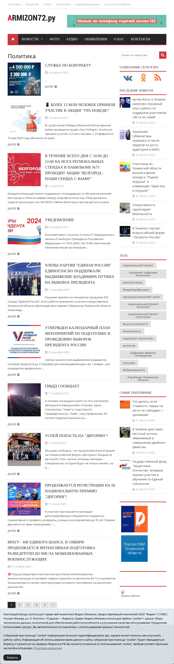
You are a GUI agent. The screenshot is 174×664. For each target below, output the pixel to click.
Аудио (72, 39)
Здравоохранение (87, 4)
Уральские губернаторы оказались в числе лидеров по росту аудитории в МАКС (146, 140)
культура (129, 363)
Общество (32, 4)
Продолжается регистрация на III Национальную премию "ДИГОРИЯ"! (80, 491)
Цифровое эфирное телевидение (143, 354)
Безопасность (132, 331)
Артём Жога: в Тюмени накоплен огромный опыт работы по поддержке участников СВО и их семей (149, 108)
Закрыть (12, 657)
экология (129, 345)
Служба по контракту (68, 65)
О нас (119, 39)
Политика (14, 4)
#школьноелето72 (135, 324)
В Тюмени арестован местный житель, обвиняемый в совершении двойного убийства (149, 438)
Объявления (95, 39)
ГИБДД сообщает (62, 386)
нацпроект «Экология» (138, 338)
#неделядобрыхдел (136, 290)
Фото (55, 39)
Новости (30, 39)
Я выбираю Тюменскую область (143, 378)
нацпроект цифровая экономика (143, 274)
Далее (49, 86)
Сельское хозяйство (117, 4)
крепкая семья (132, 282)
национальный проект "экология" (143, 305)
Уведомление (59, 220)
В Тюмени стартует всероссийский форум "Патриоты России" (148, 232)
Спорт (47, 4)
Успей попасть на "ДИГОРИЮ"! (76, 436)
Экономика (63, 4)
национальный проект (138, 265)
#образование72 (134, 370)
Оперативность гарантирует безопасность (143, 209)
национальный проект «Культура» (143, 315)
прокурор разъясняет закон (141, 297)
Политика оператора (48, 648)
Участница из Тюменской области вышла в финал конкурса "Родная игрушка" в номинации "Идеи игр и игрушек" (148, 177)
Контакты (140, 39)
